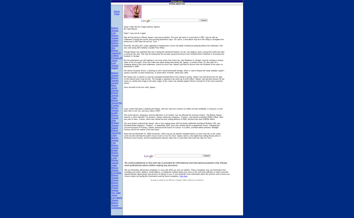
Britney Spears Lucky (114, 155)
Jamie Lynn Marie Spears (116, 197)
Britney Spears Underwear (116, 205)
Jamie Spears (114, 89)
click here (183, 176)
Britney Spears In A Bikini (116, 53)
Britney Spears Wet (114, 45)
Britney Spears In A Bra (116, 133)
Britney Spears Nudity (114, 110)
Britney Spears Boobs (114, 148)
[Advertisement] (192, 11)
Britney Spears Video (114, 163)
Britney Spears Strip (114, 118)
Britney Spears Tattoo (114, 95)
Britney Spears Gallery (114, 38)
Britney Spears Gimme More (114, 82)
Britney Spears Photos (114, 185)
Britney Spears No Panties (116, 103)
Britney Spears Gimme (114, 178)
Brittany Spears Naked (115, 125)
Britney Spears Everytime (116, 170)
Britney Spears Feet (114, 30)
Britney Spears (114, 74)
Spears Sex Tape (116, 191)
